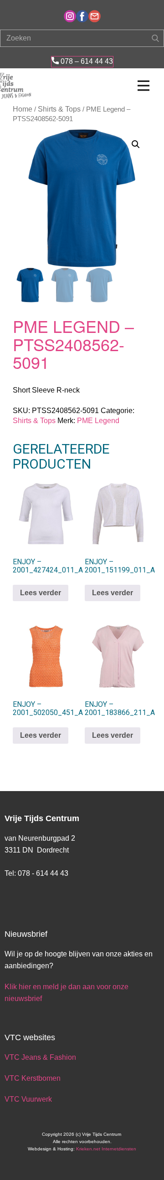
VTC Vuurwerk (28, 1099)
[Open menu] (143, 85)
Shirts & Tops (59, 109)
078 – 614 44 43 (86, 61)
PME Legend (98, 420)
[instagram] (70, 16)
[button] (136, 144)
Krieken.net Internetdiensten (106, 1148)
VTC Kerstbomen (33, 1078)
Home (22, 109)
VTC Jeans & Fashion (40, 1057)
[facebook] (82, 16)
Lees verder (40, 593)
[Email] (94, 16)
